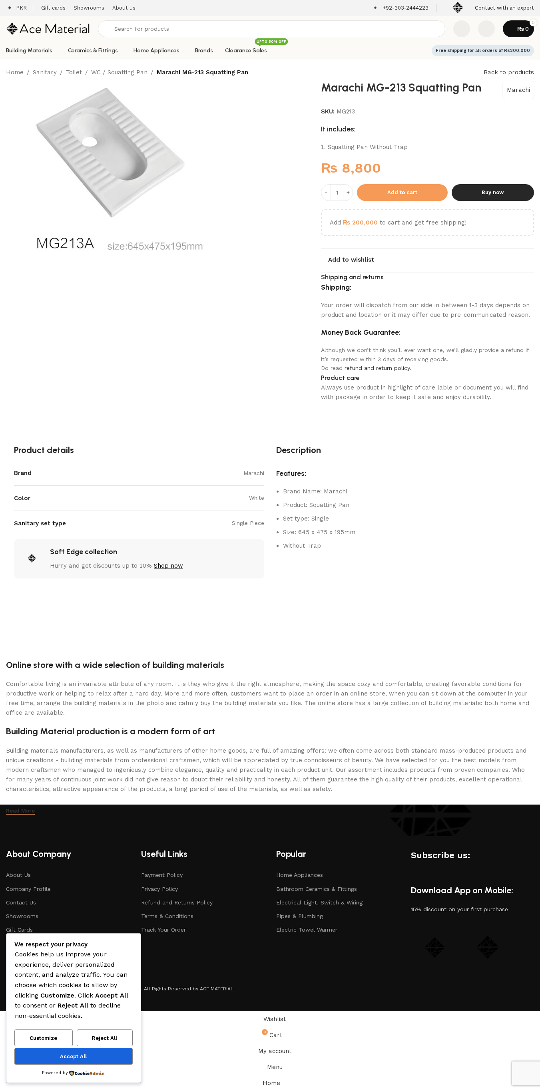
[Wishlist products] (461, 29)
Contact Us (21, 902)
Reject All (104, 1038)
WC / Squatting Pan (119, 72)
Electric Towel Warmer (306, 929)
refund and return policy (377, 368)
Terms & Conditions (167, 916)
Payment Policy (162, 875)
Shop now (168, 565)
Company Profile (28, 889)
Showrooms (22, 916)
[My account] (486, 29)
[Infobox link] (400, 8)
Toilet (74, 72)
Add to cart (402, 192)
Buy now (493, 192)
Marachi (518, 89)
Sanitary (45, 72)
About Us (18, 875)
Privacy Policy (159, 889)
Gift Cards (19, 929)
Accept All (73, 1056)
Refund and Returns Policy (177, 902)
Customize (43, 1038)
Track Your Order (163, 929)
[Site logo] (48, 28)
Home (15, 72)
